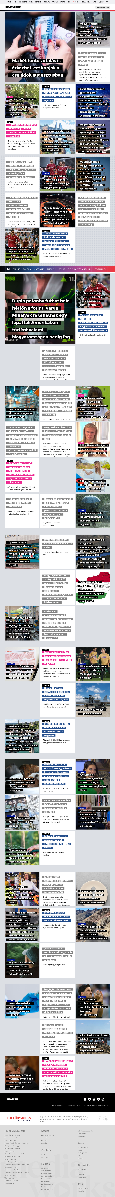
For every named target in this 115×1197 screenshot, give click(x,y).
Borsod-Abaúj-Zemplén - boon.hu (16, 1143)
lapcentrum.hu (83, 1177)
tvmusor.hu (82, 1136)
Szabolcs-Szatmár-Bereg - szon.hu (16, 1172)
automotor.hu (46, 1171)
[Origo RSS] (103, 1099)
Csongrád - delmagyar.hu (13, 1146)
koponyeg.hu (82, 1172)
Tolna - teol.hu (9, 1175)
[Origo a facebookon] (85, 1099)
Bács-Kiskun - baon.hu (12, 1135)
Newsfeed (38, 2)
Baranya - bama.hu (11, 1138)
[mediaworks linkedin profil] (105, 1118)
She (69, 2)
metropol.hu (82, 1153)
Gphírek (62, 2)
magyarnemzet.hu (47, 1135)
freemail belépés (102, 7)
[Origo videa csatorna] (98, 1099)
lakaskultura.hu (46, 1173)
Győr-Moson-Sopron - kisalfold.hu (16, 1154)
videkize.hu (82, 1134)
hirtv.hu (43, 1140)
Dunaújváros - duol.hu (12, 1148)
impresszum (95, 1105)
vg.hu (43, 1154)
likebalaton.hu (46, 1179)
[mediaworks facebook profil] (100, 1118)
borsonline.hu (83, 1147)
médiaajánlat (104, 1105)
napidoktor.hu (46, 1181)
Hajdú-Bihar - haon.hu (12, 1156)
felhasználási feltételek (73, 1105)
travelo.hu (44, 1187)
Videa (31, 2)
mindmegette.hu (47, 1184)
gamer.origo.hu (46, 1176)
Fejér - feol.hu (9, 1151)
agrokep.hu (45, 1157)
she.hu (80, 1158)
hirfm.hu (81, 1191)
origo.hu (44, 1143)
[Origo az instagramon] (94, 1099)
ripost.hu (81, 1150)
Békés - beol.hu (10, 1140)
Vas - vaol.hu (9, 1178)
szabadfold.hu (46, 1138)
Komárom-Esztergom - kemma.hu (16, 1164)
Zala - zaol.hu (9, 1183)
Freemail (47, 2)
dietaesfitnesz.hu (47, 1189)
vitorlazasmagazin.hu (85, 1131)
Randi (76, 2)
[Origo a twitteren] (89, 1099)
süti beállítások (86, 1105)
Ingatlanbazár (85, 2)
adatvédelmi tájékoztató (58, 1105)
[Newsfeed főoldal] (13, 1099)
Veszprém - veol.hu (11, 1181)
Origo (9, 2)
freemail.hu (82, 1169)
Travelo (55, 2)
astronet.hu (45, 1168)
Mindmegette (23, 2)
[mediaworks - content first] (19, 1118)
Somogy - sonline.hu (11, 1170)
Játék (94, 2)
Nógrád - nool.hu (10, 1167)
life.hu (80, 1155)
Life (14, 2)
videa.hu (81, 1174)
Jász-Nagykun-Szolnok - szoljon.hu (16, 1162)
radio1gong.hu (83, 1188)
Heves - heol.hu (10, 1159)
